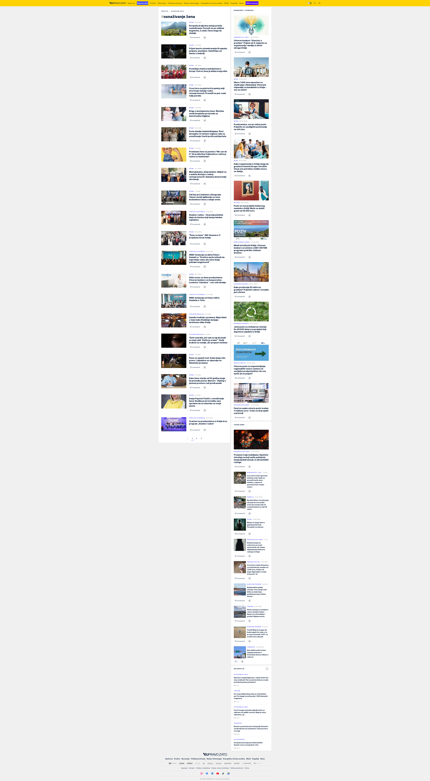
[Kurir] (181, 763)
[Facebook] (207, 773)
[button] (195, 37)
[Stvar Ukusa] (257, 763)
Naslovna (164, 11)
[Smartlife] (227, 763)
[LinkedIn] (212, 773)
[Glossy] (210, 763)
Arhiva (246, 768)
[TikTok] (223, 773)
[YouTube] (217, 773)
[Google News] (228, 773)
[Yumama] (246, 763)
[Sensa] (237, 763)
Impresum (184, 768)
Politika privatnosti (236, 768)
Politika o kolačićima (203, 768)
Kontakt (192, 768)
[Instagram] (201, 773)
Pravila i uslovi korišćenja (220, 768)
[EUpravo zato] (117, 3)
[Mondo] (172, 763)
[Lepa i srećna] (218, 763)
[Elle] (197, 763)
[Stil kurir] (204, 763)
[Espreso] (189, 763)
